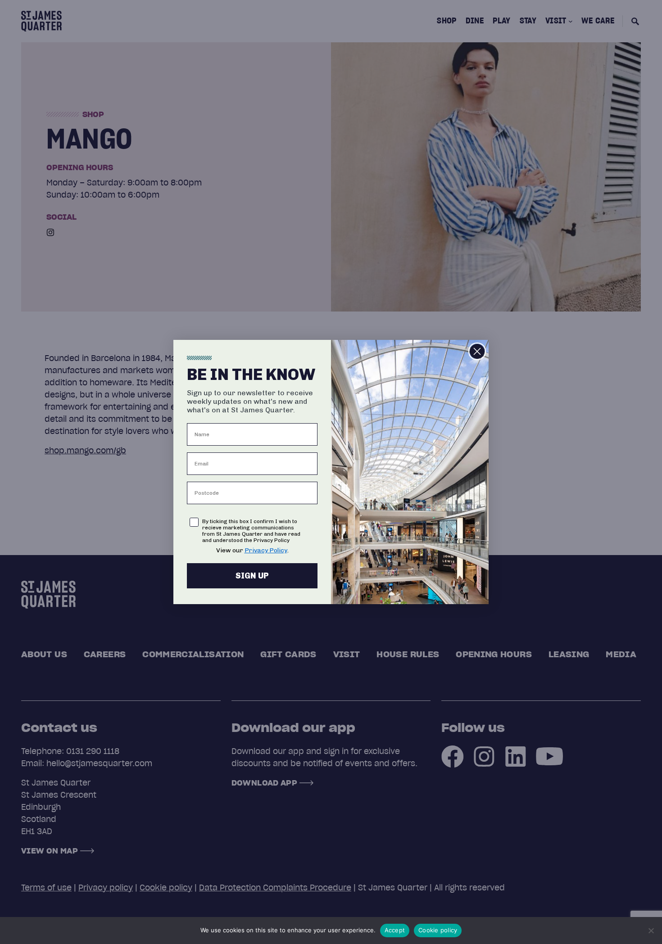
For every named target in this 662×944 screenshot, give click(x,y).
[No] (650, 930)
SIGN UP (252, 576)
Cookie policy (437, 930)
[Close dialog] (477, 351)
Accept (395, 930)
